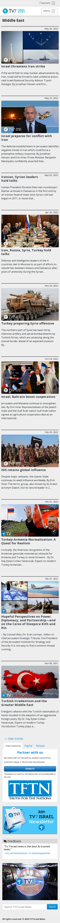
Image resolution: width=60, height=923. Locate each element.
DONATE (30, 768)
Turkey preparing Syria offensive (27, 323)
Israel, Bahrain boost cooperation (28, 396)
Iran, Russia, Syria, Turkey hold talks (26, 252)
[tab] (12, 746)
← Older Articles (14, 738)
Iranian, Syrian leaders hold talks (19, 179)
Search (52, 906)
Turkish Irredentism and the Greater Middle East (24, 703)
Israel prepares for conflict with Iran (26, 138)
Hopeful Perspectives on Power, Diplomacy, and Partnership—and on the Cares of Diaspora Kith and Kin (28, 622)
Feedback (14, 841)
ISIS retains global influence (23, 470)
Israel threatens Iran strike (23, 66)
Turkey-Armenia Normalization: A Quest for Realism (28, 541)
